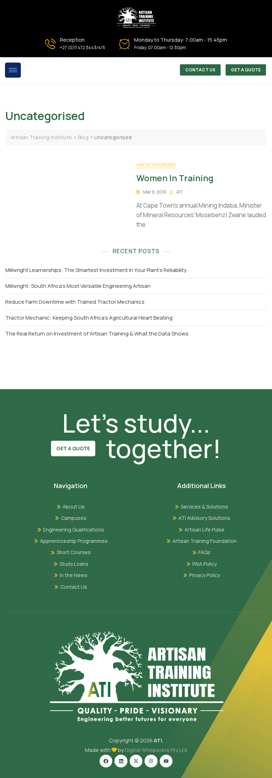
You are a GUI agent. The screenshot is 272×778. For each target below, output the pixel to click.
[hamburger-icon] (13, 70)
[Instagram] (150, 761)
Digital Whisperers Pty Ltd (156, 750)
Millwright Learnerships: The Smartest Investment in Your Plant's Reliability (96, 270)
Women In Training (175, 178)
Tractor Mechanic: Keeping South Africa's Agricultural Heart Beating (88, 317)
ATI (179, 192)
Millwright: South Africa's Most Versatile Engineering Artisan (78, 286)
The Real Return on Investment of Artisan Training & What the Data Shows (96, 333)
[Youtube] (166, 761)
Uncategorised (156, 164)
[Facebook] (106, 761)
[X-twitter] (136, 761)
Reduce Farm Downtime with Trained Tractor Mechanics (74, 301)
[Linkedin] (120, 761)
